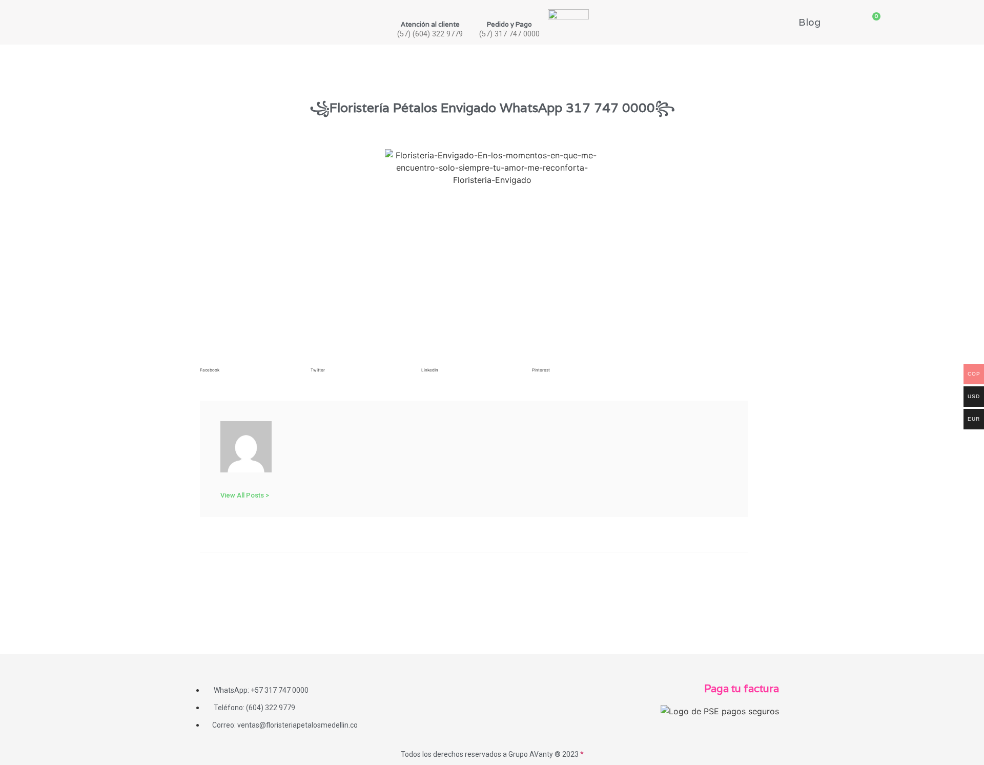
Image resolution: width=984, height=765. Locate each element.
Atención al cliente (430, 24)
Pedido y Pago (509, 24)
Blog (809, 22)
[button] (252, 371)
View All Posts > (244, 495)
